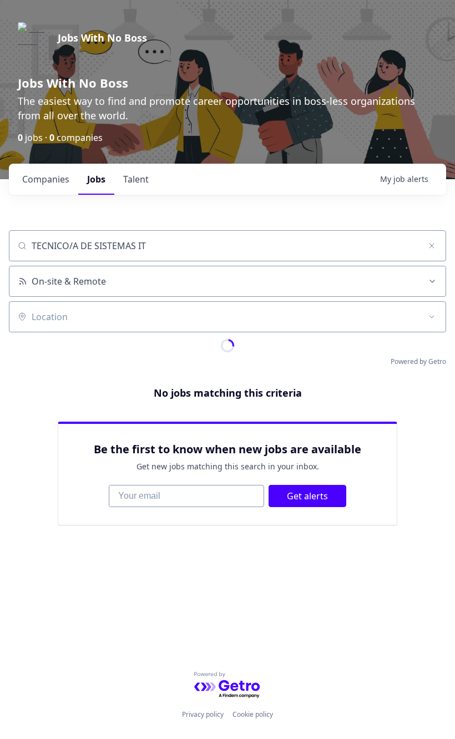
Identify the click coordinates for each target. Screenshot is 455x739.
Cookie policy (252, 714)
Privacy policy (203, 714)
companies (45, 179)
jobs (96, 179)
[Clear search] (431, 246)
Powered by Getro (418, 361)
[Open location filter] (431, 317)
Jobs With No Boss (102, 37)
